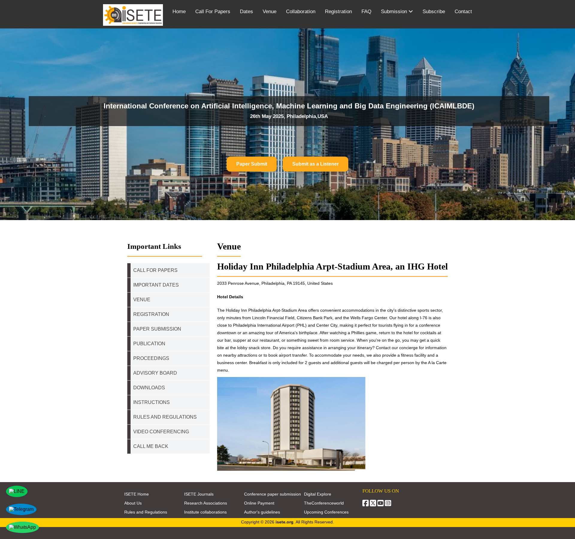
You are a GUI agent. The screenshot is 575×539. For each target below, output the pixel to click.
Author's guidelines (262, 512)
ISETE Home (136, 494)
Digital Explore (317, 494)
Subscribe (434, 11)
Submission (394, 11)
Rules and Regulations (145, 512)
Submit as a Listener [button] (315, 163)
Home (179, 11)
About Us (133, 503)
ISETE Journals (199, 494)
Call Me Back (150, 446)
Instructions (151, 402)
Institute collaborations (205, 512)
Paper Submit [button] (251, 163)
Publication (149, 343)
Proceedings (151, 358)
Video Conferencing (161, 431)
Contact (463, 11)
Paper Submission (157, 328)
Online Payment (259, 503)
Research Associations (205, 503)
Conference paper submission (272, 494)
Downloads (149, 387)
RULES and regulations (165, 417)
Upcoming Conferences (326, 512)
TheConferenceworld (324, 503)
